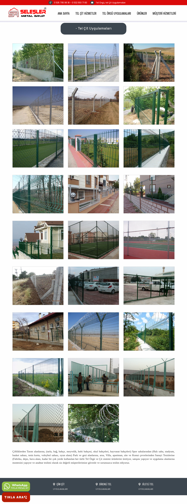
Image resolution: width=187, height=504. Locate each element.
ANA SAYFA (64, 13)
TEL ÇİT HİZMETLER (85, 13)
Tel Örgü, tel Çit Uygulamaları (119, 2)
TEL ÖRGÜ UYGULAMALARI (116, 13)
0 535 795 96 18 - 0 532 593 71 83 (70, 2)
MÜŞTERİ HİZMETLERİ (164, 13)
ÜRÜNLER (142, 13)
